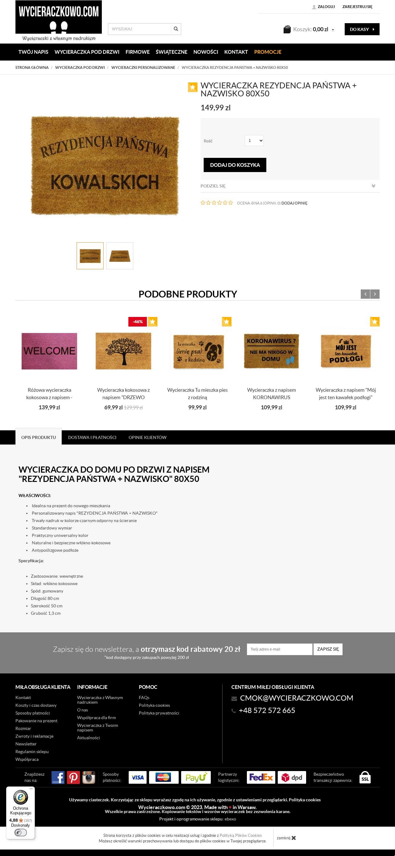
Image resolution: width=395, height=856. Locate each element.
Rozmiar (23, 728)
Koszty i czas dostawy (35, 705)
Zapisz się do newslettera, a (146, 652)
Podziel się (213, 185)
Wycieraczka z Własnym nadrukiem (100, 700)
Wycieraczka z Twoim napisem (97, 727)
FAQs (144, 697)
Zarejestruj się (357, 7)
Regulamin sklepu (32, 751)
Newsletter (26, 743)
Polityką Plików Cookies (241, 835)
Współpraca (27, 759)
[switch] (21, 832)
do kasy (360, 29)
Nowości (205, 52)
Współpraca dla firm (96, 717)
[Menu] (31, 790)
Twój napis (33, 52)
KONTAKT (236, 52)
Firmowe (138, 52)
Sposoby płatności (32, 713)
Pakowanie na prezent (36, 720)
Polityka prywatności (159, 713)
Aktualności (88, 737)
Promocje (267, 52)
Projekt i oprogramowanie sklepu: (197, 818)
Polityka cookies (154, 705)
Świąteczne (171, 52)
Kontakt (23, 697)
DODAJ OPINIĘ (294, 203)
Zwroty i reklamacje (34, 736)
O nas (82, 709)
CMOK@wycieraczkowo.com (296, 698)
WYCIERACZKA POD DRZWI (87, 52)
